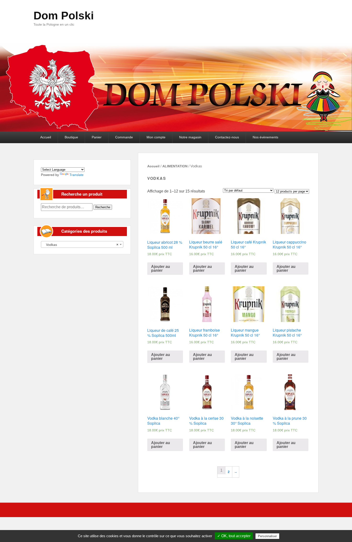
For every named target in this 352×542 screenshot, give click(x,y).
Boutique (71, 137)
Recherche (102, 207)
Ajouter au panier (160, 268)
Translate (76, 175)
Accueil (45, 137)
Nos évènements (265, 137)
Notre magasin (190, 137)
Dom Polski (64, 15)
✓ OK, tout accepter (233, 536)
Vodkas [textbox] (80, 245)
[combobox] (82, 244)
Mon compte (156, 137)
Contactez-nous (227, 137)
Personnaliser (267, 536)
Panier (97, 137)
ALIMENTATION (174, 166)
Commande (124, 137)
